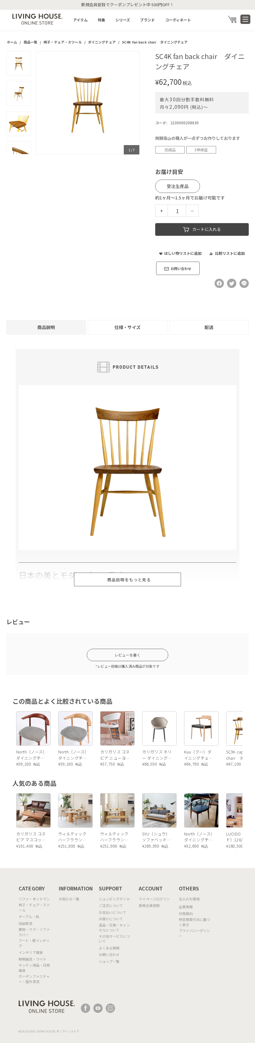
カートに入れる (206, 229)
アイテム (80, 19)
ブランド (147, 19)
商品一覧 (31, 41)
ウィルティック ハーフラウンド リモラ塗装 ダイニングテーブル (73, 837)
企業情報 (186, 906)
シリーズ (122, 19)
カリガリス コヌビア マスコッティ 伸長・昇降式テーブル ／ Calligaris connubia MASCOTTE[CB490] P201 (31, 837)
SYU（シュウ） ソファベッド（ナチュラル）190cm (156, 837)
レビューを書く (127, 654)
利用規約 (186, 913)
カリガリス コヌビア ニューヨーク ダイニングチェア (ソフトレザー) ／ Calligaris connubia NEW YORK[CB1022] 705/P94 (115, 755)
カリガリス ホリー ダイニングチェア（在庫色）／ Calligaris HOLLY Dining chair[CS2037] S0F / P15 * (157, 755)
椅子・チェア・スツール (62, 41)
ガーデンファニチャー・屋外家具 (34, 979)
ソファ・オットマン (34, 898)
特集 (101, 19)
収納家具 (26, 923)
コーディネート (178, 19)
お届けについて (111, 918)
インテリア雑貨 (31, 952)
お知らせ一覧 (69, 898)
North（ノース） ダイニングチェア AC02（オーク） (73, 755)
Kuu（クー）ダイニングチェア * (198, 755)
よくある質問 (109, 947)
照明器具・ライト (32, 959)
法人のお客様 (189, 898)
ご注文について (111, 905)
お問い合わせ (109, 954)
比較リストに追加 (230, 253)
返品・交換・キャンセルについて (114, 927)
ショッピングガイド (114, 898)
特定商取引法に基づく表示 (194, 922)
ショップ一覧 (109, 961)
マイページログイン (154, 898)
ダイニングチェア (102, 41)
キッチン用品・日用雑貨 (34, 968)
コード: (161, 122)
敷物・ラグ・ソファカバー (34, 932)
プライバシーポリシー (194, 933)
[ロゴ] (37, 18)
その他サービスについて (114, 939)
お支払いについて (113, 912)
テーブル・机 (29, 916)
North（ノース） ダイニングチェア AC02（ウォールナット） (31, 755)
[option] (87, 102)
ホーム (12, 41)
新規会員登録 (149, 905)
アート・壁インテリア (34, 943)
